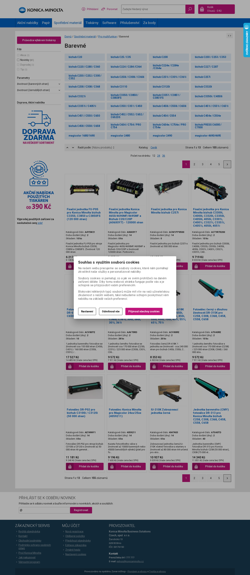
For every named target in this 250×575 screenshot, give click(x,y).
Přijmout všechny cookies (144, 311)
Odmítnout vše (111, 311)
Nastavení (87, 311)
